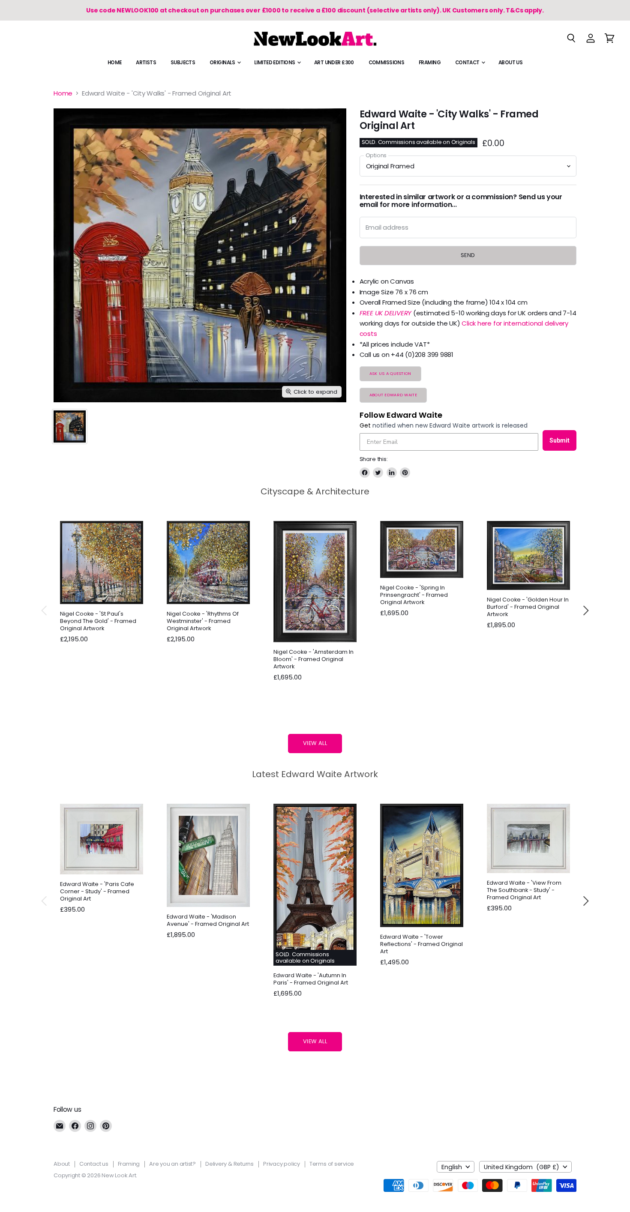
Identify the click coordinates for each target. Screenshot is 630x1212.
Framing (430, 62)
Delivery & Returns (229, 1164)
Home (115, 62)
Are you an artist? (172, 1164)
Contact (467, 62)
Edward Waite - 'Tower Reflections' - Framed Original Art (421, 944)
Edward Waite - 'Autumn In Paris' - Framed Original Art (310, 979)
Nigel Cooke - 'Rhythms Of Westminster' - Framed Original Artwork (203, 621)
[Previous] (44, 610)
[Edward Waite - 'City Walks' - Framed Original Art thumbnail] (70, 426)
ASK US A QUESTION (390, 373)
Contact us (93, 1164)
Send (468, 255)
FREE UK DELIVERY (385, 312)
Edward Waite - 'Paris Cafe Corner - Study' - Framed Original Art (97, 891)
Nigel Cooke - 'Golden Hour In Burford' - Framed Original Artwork (528, 607)
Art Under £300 (334, 62)
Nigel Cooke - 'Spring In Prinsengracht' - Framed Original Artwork (414, 595)
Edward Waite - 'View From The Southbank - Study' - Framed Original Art (524, 890)
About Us (510, 62)
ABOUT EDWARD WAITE (393, 395)
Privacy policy (281, 1164)
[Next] (585, 610)
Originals (223, 62)
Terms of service (331, 1164)
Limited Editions (275, 62)
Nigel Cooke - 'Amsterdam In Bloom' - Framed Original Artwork (313, 659)
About (62, 1164)
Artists (146, 62)
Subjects (183, 62)
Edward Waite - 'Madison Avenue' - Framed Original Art (208, 920)
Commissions (387, 62)
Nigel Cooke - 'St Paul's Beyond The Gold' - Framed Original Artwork (98, 621)
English (451, 1167)
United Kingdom (521, 1167)
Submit (559, 440)
